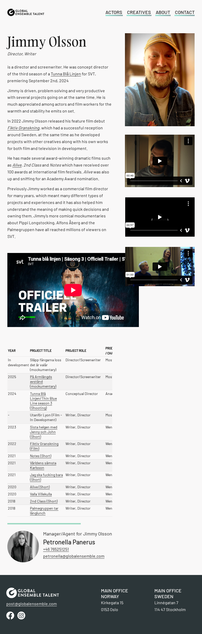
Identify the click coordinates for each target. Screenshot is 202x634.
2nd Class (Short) (44, 501)
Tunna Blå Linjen (66, 73)
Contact (185, 12)
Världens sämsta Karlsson (43, 465)
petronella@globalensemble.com (73, 555)
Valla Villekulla (41, 494)
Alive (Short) (40, 487)
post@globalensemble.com (31, 603)
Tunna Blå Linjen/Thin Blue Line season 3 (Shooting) (43, 400)
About (163, 12)
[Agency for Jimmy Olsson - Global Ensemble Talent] (25, 12)
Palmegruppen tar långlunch (44, 510)
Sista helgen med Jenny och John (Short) (43, 432)
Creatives (139, 12)
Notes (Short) (40, 455)
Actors (113, 12)
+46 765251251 (56, 549)
